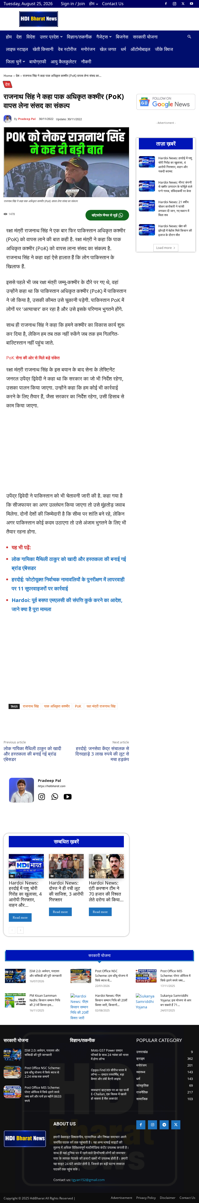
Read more (20, 917)
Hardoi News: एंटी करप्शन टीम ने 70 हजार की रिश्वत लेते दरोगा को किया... (106, 891)
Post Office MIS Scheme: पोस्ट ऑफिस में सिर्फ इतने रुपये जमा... (175, 976)
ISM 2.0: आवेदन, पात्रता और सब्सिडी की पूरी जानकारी (46, 973)
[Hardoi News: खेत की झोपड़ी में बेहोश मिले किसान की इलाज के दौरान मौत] (147, 229)
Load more (164, 248)
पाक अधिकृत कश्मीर (57, 706)
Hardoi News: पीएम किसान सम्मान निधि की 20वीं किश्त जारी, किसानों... (111, 1000)
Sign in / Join (73, 3)
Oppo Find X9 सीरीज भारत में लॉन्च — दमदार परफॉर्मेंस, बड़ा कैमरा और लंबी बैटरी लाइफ (108, 1074)
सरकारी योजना (145, 37)
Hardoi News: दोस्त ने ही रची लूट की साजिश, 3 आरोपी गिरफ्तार (66, 891)
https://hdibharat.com (52, 786)
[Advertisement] (66, 453)
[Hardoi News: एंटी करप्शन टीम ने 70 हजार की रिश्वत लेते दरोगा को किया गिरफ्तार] (106, 866)
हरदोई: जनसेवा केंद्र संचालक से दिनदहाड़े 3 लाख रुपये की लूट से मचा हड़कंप (102, 753)
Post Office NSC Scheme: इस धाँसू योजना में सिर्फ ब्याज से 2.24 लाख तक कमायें (42, 1072)
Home (8, 75)
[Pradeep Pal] (9, 119)
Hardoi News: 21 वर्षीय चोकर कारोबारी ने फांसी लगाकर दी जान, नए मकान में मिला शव (173, 208)
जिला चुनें (13, 61)
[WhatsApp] (51, 728)
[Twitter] (183, 3)
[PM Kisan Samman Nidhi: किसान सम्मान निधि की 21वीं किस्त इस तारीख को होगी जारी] (15, 1000)
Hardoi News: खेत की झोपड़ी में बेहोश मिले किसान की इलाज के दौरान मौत (175, 230)
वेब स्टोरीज (67, 49)
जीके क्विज (164, 49)
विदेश (30, 37)
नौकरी (86, 61)
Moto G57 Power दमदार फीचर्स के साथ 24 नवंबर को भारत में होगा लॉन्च (110, 1054)
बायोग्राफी (37, 61)
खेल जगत (108, 49)
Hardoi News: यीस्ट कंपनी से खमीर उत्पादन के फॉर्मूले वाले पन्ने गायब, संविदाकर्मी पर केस (175, 186)
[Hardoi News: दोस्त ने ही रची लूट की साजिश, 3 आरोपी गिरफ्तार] (66, 866)
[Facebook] (166, 3)
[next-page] (20, 930)
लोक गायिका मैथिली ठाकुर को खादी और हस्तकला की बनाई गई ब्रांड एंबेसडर (32, 753)
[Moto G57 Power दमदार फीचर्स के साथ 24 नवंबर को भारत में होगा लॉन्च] (79, 1054)
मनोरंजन (88, 49)
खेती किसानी (43, 49)
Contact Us (113, 3)
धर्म (123, 49)
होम (91, 3)
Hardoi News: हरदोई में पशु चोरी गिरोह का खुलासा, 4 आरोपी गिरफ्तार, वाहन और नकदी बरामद (175, 164)
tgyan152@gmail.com (88, 1179)
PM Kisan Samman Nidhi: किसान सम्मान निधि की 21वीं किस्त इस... (45, 1000)
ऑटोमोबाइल (140, 49)
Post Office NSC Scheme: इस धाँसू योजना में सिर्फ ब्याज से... (111, 976)
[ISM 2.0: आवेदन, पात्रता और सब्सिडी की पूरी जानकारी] (15, 976)
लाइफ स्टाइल (17, 49)
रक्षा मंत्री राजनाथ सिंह (101, 706)
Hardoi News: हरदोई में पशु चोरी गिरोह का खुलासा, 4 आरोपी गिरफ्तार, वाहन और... (25, 894)
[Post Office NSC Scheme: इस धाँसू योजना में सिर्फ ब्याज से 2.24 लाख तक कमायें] (80, 976)
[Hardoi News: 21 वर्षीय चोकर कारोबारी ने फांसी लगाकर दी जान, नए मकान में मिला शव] (147, 205)
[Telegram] (75, 728)
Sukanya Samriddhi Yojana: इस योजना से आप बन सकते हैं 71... (175, 1000)
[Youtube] (191, 3)
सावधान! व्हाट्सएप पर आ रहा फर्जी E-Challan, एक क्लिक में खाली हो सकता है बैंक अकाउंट (110, 1094)
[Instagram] (174, 3)
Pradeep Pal (26, 119)
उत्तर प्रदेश (49, 37)
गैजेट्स (102, 37)
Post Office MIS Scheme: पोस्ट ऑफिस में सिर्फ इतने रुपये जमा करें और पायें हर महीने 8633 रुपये (43, 1094)
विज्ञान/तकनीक (79, 37)
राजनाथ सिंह (31, 706)
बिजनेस (122, 37)
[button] (189, 36)
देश (19, 37)
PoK (78, 706)
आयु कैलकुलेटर (63, 61)
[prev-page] (12, 930)
